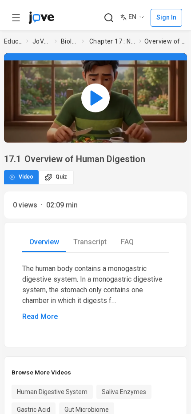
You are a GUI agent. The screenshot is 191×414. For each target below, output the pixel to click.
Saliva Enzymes (124, 391)
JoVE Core (41, 41)
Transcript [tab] (90, 242)
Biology (69, 41)
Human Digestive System (52, 391)
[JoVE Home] (41, 18)
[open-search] (108, 18)
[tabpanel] (95, 292)
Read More (40, 316)
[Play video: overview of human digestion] (95, 97)
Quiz (61, 177)
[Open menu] (16, 18)
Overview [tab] (44, 242)
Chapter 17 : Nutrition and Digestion (112, 41)
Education (13, 41)
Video (26, 177)
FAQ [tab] (127, 242)
